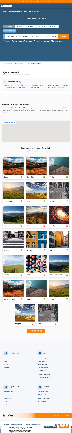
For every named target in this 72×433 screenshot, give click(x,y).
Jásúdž (6, 275)
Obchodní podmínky (17, 424)
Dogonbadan (9, 201)
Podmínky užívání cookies (33, 424)
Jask (51, 250)
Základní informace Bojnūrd (35, 64)
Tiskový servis (8, 398)
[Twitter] (62, 425)
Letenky (4, 11)
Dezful (52, 177)
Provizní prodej (42, 401)
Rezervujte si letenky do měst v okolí (35, 148)
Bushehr (7, 177)
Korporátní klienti (43, 392)
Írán (30, 11)
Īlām (28, 226)
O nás (5, 405)
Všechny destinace (15, 11)
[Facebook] (56, 425)
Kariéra (6, 401)
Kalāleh (52, 299)
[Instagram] (65, 425)
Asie (25, 11)
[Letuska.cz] (6, 5)
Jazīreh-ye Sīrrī (9, 299)
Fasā (28, 201)
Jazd (28, 275)
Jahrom (29, 250)
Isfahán (6, 250)
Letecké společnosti (44, 374)
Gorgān (52, 201)
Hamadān (7, 226)
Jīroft (28, 299)
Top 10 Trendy (42, 371)
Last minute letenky (44, 368)
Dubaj (5, 361)
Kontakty (6, 395)
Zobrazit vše (7, 371)
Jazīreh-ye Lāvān (56, 275)
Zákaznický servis (9, 392)
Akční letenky (42, 358)
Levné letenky (42, 361)
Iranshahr (53, 226)
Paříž (5, 358)
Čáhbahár (30, 177)
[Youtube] (59, 425)
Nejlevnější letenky (20, 64)
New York (6, 364)
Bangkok (6, 368)
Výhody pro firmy (43, 395)
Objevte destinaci (7, 64)
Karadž (40, 324)
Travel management (44, 398)
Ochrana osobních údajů (11, 426)
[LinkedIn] (68, 425)
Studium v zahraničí (44, 377)
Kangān (18, 324)
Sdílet (7, 96)
